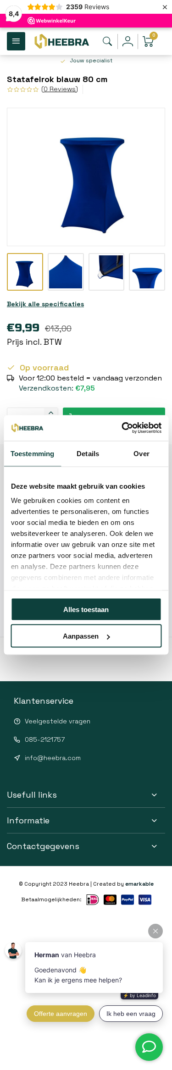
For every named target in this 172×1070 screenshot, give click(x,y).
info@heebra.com (53, 758)
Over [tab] (141, 453)
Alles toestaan (86, 609)
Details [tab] (88, 453)
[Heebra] (61, 41)
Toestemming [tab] (32, 453)
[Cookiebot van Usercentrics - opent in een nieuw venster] (122, 428)
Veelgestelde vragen (57, 721)
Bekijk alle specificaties (45, 304)
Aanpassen (81, 636)
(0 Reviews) (59, 89)
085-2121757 (45, 739)
